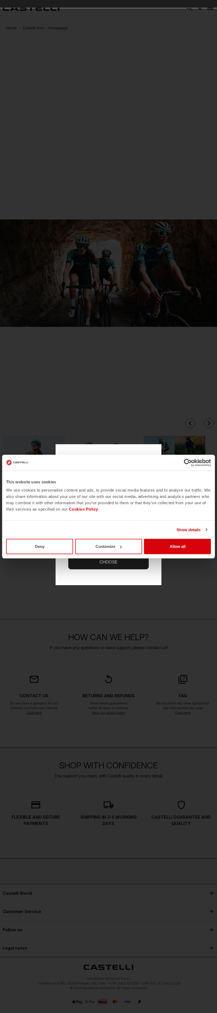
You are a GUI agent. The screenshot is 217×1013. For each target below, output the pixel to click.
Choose (108, 562)
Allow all (178, 546)
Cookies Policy (83, 509)
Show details (189, 529)
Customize (105, 546)
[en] (31, 8)
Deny (39, 546)
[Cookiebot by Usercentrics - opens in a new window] (188, 462)
